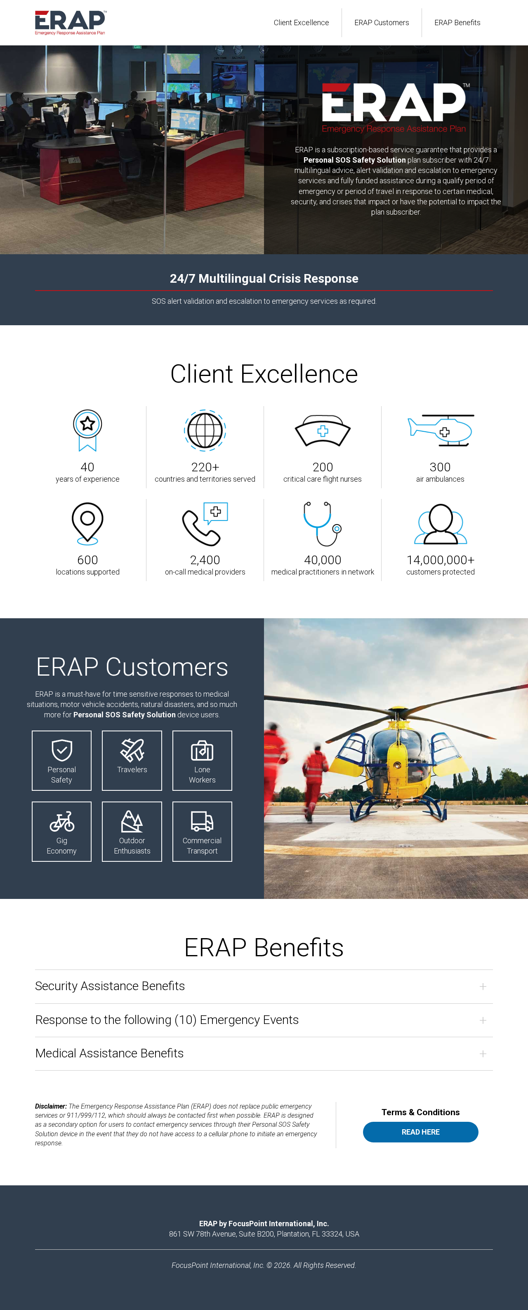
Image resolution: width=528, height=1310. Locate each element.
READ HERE (421, 1132)
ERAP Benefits (457, 22)
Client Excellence (301, 22)
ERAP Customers (381, 22)
